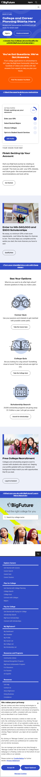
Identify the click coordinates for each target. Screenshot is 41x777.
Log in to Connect (11, 481)
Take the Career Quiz (21, 327)
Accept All (10, 767)
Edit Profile (10, 138)
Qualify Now (9, 252)
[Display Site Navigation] (38, 7)
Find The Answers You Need (20, 80)
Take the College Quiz (20, 373)
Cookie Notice (19, 758)
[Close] (38, 703)
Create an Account (22, 33)
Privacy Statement (13, 760)
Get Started (9, 183)
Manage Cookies (21, 773)
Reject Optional (30, 767)
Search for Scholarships (20, 416)
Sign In (7, 33)
